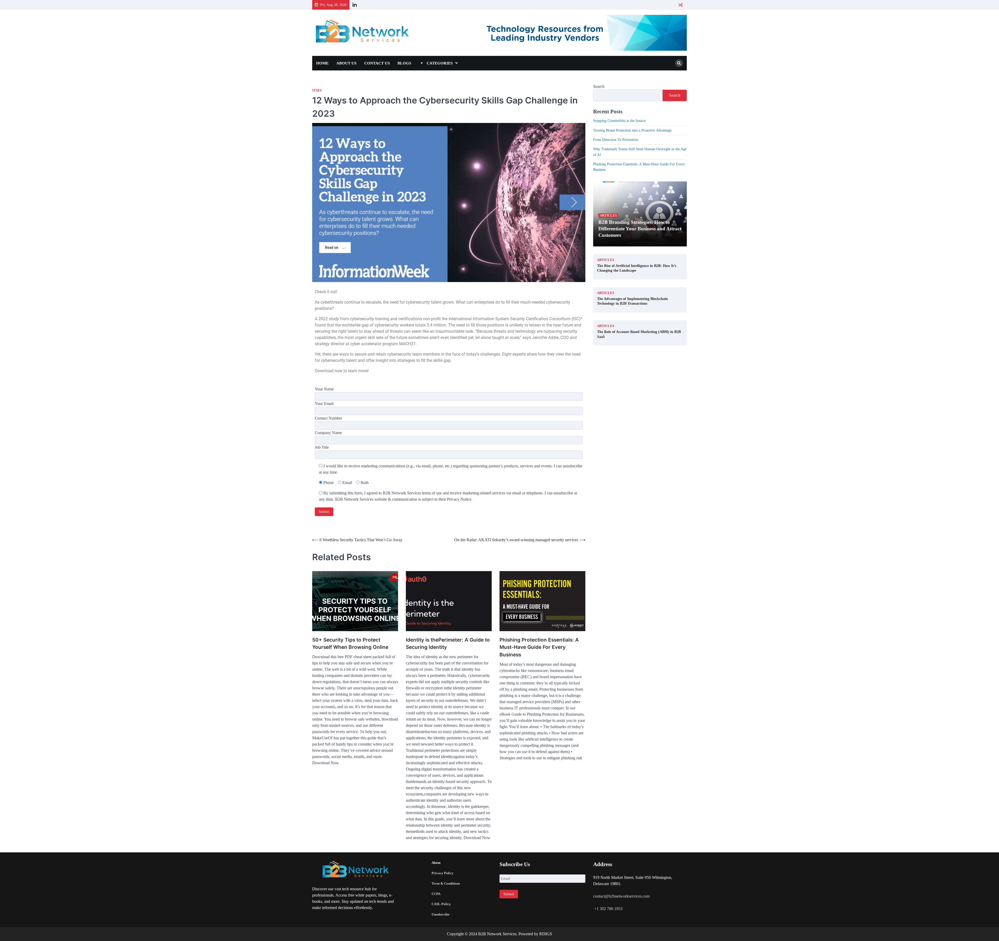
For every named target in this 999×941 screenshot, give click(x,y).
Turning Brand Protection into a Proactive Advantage (632, 130)
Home (322, 63)
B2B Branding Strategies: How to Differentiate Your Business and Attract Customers (639, 228)
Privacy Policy (442, 873)
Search (598, 86)
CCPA (436, 894)
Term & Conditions (446, 883)
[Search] (679, 63)
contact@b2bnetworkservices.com (621, 896)
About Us (346, 63)
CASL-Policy (441, 904)
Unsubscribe (441, 914)
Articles (608, 215)
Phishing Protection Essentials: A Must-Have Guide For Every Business (539, 647)
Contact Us (377, 63)
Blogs (404, 63)
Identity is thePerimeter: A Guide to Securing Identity (448, 643)
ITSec (317, 90)
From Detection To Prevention (615, 140)
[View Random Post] (680, 5)
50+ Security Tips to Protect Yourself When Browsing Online (350, 643)
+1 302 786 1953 (608, 908)
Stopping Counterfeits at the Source (619, 121)
